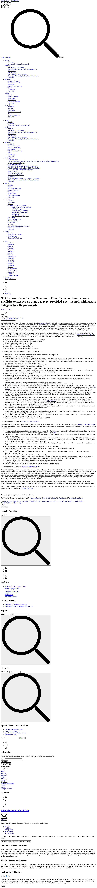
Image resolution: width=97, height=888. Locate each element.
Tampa (10, 273)
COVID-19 (32, 501)
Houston (10, 255)
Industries (7, 79)
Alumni (7, 277)
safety (82, 501)
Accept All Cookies (25, 841)
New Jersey (63, 501)
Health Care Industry (14, 83)
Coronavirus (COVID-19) (15, 318)
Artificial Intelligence (14, 164)
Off (9, 876)
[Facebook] (5, 287)
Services (7, 66)
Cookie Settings (5, 57)
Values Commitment (14, 228)
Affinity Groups (17, 209)
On (4, 876)
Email (3, 505)
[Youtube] (5, 285)
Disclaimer (8, 828)
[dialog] (48, 839)
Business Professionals (15, 238)
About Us (7, 105)
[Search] (35, 57)
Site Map (7, 826)
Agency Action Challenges (16, 163)
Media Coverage (13, 96)
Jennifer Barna (41, 501)
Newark (10, 263)
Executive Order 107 (26, 488)
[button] (6, 742)
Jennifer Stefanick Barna (8, 320)
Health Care (12, 71)
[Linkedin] (6, 282)
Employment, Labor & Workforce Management (22, 69)
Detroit (10, 253)
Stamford (11, 272)
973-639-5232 (9, 595)
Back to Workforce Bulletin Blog (11, 503)
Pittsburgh (11, 265)
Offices (10, 113)
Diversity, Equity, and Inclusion (17, 205)
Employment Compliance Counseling (16, 604)
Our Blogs (11, 98)
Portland (10, 267)
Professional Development (20, 212)
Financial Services (13, 81)
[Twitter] (5, 292)
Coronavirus (8, 501)
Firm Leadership (13, 221)
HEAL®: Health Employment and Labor (20, 170)
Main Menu (14, 1)
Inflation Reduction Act (15, 173)
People (7, 60)
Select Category (5, 614)
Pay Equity (11, 176)
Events (10, 95)
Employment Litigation (11, 591)
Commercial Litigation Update (14, 729)
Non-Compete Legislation (16, 175)
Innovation (11, 222)
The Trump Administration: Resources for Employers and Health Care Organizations (33, 161)
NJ (68, 501)
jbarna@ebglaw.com (11, 596)
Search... (3, 515)
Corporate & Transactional (16, 67)
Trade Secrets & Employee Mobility (15, 733)
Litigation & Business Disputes (17, 74)
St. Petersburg (12, 270)
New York (11, 262)
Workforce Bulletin (6, 310)
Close (3, 886)
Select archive (5, 672)
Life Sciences (12, 72)
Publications (12, 100)
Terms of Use (9, 831)
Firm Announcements (14, 112)
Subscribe (7, 293)
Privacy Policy (9, 830)
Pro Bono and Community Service (18, 226)
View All (11, 77)
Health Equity (12, 171)
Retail (10, 88)
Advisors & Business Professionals (18, 64)
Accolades (11, 202)
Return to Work (74, 501)
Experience (11, 110)
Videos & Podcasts (14, 101)
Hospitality (11, 84)
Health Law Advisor (11, 731)
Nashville (11, 260)
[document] (48, 865)
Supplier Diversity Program (20, 216)
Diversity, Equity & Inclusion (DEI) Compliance (22, 166)
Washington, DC (13, 275)
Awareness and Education (20, 210)
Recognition (15, 214)
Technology (11, 89)
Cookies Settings (6, 841)
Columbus (11, 251)
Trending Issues (9, 158)
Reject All (15, 841)
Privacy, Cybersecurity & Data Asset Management (23, 76)
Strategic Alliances (13, 115)
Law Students (12, 236)
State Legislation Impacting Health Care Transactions (24, 178)
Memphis (11, 258)
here (54, 433)
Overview (11, 107)
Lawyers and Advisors (15, 234)
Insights (7, 93)
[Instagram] (6, 289)
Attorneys (11, 62)
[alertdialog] (48, 865)
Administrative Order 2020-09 (86, 335)
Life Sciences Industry (15, 86)
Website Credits (9, 833)
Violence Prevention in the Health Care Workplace (23, 180)
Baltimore (11, 244)
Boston (10, 246)
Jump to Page (5, 1)
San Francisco (12, 268)
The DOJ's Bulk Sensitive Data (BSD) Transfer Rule (24, 168)
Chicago (10, 248)
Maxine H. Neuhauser (52, 501)
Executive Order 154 (44, 323)
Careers (10, 108)
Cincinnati (11, 250)
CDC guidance (51, 401)
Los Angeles (12, 256)
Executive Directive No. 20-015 (30, 466)
